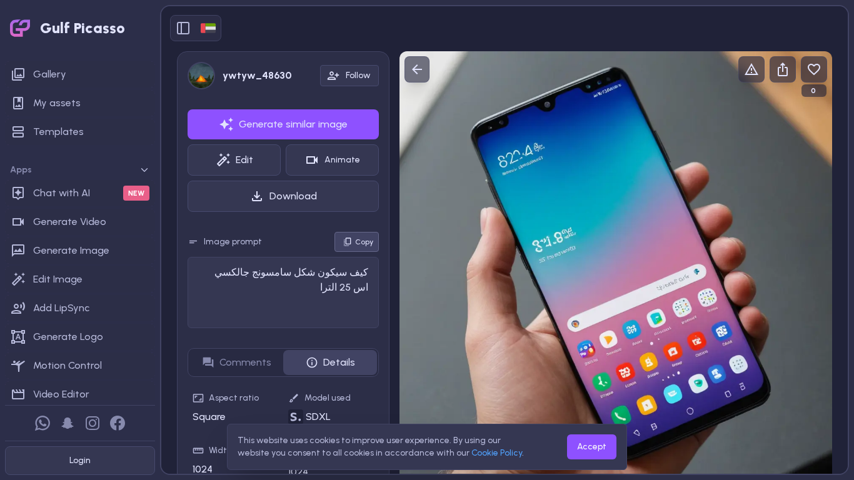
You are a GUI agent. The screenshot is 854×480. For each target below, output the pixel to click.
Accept (591, 446)
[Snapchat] (67, 423)
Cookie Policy (496, 453)
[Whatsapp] (42, 423)
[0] (814, 69)
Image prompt (233, 241)
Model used (327, 397)
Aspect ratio (234, 397)
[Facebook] (117, 423)
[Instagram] (92, 423)
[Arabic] (208, 28)
